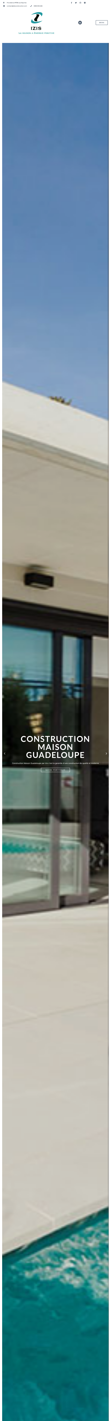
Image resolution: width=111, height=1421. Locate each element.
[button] (80, 22)
